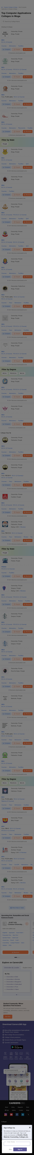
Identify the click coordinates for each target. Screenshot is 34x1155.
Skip (10, 1149)
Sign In (20, 1149)
